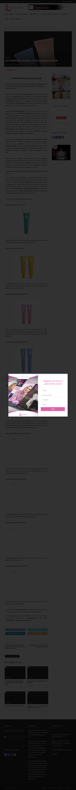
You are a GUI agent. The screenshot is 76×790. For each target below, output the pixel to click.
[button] (7, 386)
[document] (38, 395)
